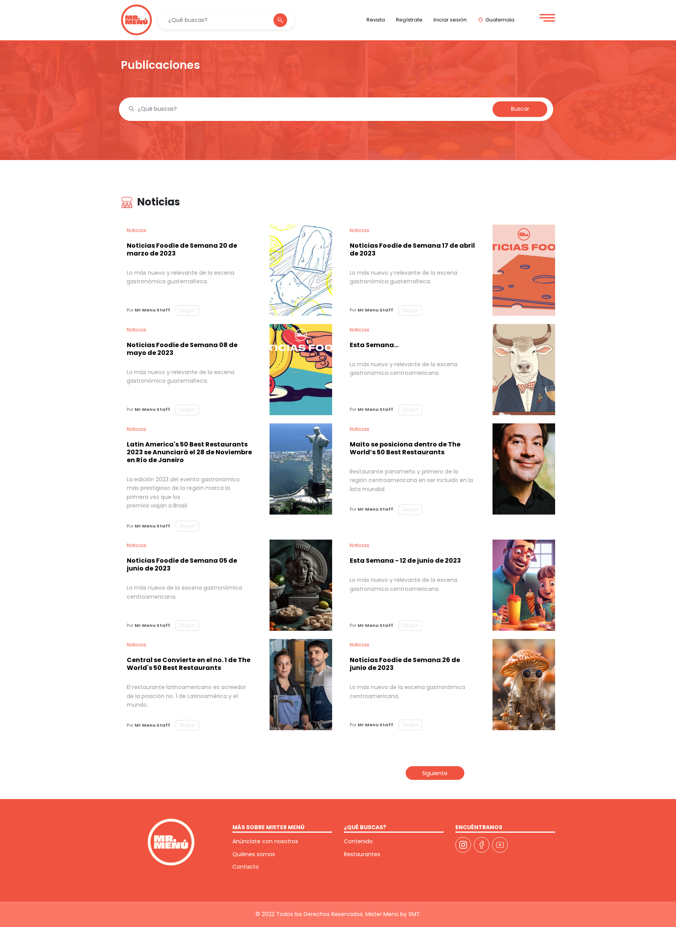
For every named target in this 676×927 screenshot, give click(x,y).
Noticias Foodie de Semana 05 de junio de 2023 (182, 564)
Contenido (358, 841)
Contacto (245, 867)
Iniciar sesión (450, 19)
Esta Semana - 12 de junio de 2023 (405, 560)
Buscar (520, 109)
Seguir (187, 310)
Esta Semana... (374, 344)
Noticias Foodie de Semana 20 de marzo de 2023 (182, 249)
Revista (376, 19)
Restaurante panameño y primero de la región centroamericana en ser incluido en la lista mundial (411, 480)
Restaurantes (362, 854)
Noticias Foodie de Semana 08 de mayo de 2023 (182, 348)
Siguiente (435, 773)
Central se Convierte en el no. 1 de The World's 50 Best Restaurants (188, 663)
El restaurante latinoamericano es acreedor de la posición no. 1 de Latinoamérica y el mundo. (186, 696)
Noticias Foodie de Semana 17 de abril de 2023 (412, 249)
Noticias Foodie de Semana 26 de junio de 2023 (405, 663)
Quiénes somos (253, 854)
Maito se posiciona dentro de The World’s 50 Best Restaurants (405, 448)
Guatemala (499, 19)
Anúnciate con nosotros (265, 841)
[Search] (280, 20)
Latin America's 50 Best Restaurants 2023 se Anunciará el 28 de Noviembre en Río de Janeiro (189, 452)
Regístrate (409, 19)
